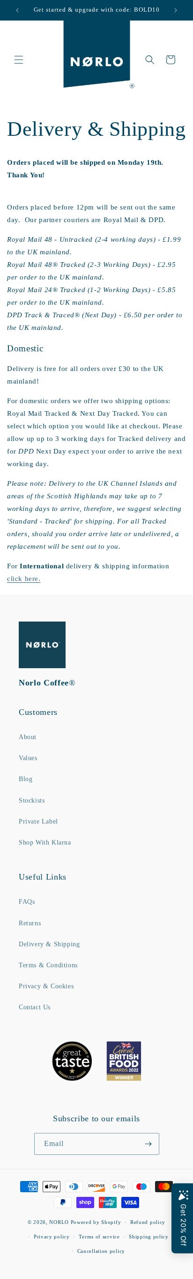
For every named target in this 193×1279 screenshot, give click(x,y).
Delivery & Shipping (49, 944)
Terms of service (99, 1236)
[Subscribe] (148, 1144)
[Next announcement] (175, 10)
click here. (24, 578)
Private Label (38, 821)
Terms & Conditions (48, 965)
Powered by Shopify (96, 1222)
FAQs (27, 901)
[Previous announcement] (17, 10)
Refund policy (147, 1222)
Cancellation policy (101, 1251)
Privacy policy (52, 1236)
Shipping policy (149, 1236)
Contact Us (35, 1007)
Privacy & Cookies (46, 986)
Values (28, 758)
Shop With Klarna (45, 842)
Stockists (32, 800)
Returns (30, 923)
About (28, 737)
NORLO (59, 1222)
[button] (18, 59)
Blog (25, 779)
